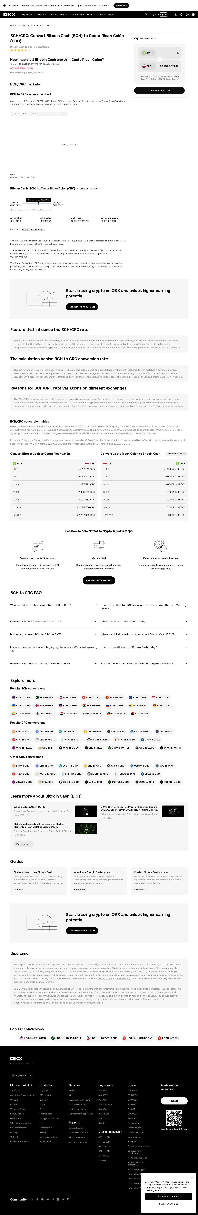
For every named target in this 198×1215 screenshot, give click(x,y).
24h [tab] (24, 114)
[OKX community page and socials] (73, 1199)
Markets (42, 14)
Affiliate (72, 1090)
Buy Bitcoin (103, 1100)
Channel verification (78, 1132)
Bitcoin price (134, 1123)
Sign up (163, 14)
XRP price (132, 1141)
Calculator (26, 25)
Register (174, 1100)
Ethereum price (135, 1127)
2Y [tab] (63, 114)
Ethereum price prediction (135, 1152)
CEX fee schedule (77, 1104)
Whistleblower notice (20, 1123)
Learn (89, 14)
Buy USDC (103, 1095)
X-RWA (43, 1132)
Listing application (78, 1109)
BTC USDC (133, 1090)
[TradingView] (62, 1199)
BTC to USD (104, 1137)
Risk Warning (124, 978)
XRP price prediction (137, 1158)
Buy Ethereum (105, 1104)
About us (14, 1090)
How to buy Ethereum (138, 1178)
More (110, 14)
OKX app (14, 1132)
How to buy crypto (137, 1169)
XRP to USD (104, 1156)
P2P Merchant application (81, 1114)
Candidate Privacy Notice (22, 1095)
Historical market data (79, 1100)
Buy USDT (103, 1090)
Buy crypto (27, 14)
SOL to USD (104, 1151)
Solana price (134, 1137)
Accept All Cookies (168, 1196)
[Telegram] (52, 1199)
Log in (154, 14)
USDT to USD (104, 1146)
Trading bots (46, 1114)
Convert (43, 1100)
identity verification (97, 565)
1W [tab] (34, 114)
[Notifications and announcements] (181, 14)
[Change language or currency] (193, 14)
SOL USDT (133, 1114)
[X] (32, 1199)
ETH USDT (133, 1104)
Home (13, 25)
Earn (42, 1109)
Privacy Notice (17, 1114)
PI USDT (131, 1109)
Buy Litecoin (104, 1118)
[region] (168, 1193)
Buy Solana (103, 1114)
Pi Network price (135, 1132)
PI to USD (102, 1160)
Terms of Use (105, 978)
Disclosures (15, 1118)
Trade (51, 14)
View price (80, 889)
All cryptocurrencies (49, 1118)
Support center (76, 1128)
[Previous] (13, 1038)
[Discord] (47, 1199)
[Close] (192, 1177)
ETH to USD (104, 1142)
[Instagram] (42, 1199)
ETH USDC (133, 1095)
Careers (14, 1100)
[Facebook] (57, 1199)
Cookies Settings (168, 1204)
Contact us (15, 1104)
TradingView (46, 1127)
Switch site (121, 5)
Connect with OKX (78, 1142)
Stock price (45, 1141)
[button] (145, 14)
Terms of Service (45, 981)
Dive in (17, 889)
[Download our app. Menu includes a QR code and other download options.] (175, 14)
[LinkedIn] (68, 1199)
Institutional (76, 14)
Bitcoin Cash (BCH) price (33, 229)
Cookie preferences (19, 1141)
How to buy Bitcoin (137, 1174)
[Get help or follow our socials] (187, 14)
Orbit (100, 14)
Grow (62, 14)
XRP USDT (133, 1118)
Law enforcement (18, 1127)
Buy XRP (102, 1123)
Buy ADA (102, 1109)
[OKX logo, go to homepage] (9, 14)
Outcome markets (48, 1137)
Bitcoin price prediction (139, 1146)
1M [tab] (44, 114)
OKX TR (14, 1137)
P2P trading (45, 1095)
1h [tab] (15, 114)
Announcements (77, 1137)
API (70, 1095)
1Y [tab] (53, 114)
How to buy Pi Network (139, 1188)
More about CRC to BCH (176, 454)
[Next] (185, 1038)
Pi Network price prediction (135, 1163)
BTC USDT (133, 1100)
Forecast (139, 889)
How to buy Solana (137, 1183)
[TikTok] (37, 1199)
